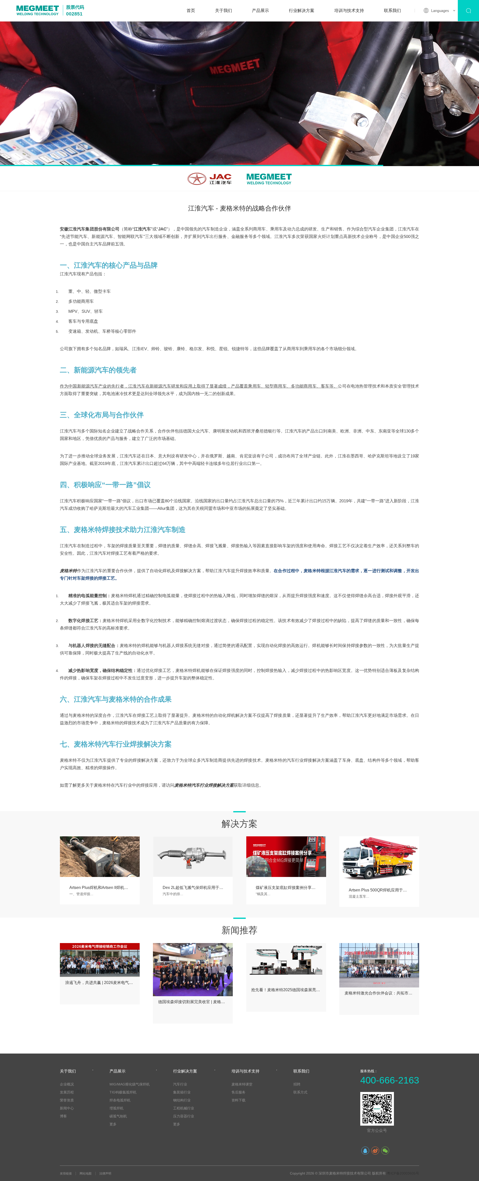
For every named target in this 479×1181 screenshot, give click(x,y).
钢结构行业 (182, 1100)
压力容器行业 (183, 1116)
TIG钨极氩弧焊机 (123, 1092)
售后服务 (238, 1092)
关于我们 (223, 10)
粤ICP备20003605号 (403, 1173)
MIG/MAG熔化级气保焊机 (130, 1084)
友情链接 (66, 1173)
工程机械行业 (183, 1108)
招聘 (296, 1084)
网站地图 (86, 1173)
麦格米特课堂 (242, 1084)
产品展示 (260, 10)
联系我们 (392, 10)
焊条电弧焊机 (120, 1100)
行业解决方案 (301, 10)
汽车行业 (180, 1084)
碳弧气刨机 (118, 1116)
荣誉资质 (67, 1100)
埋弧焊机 (116, 1108)
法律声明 (105, 1173)
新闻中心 (67, 1108)
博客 (63, 1116)
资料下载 (238, 1100)
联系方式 (300, 1092)
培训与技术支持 (349, 10)
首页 (191, 10)
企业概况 (67, 1084)
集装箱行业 (182, 1092)
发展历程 (67, 1092)
